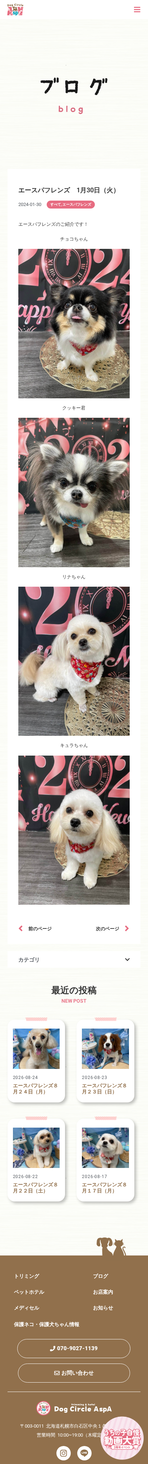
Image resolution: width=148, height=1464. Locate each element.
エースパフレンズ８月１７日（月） (104, 1188)
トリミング (26, 1276)
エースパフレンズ (77, 204)
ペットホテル (29, 1292)
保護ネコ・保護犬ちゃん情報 (46, 1324)
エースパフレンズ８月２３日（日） (104, 1088)
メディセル (26, 1308)
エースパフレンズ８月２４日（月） (35, 1088)
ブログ (100, 1276)
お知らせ (103, 1308)
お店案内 (103, 1292)
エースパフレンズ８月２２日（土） (35, 1188)
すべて (55, 204)
